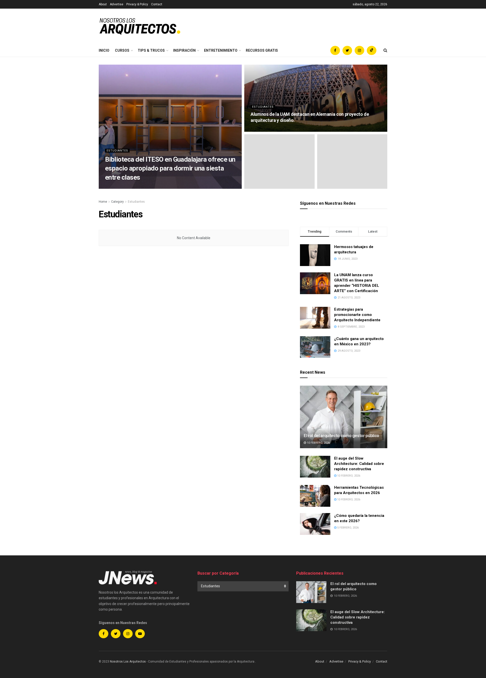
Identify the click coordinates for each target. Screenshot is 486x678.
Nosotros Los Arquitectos (128, 661)
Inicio (104, 50)
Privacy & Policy (137, 4)
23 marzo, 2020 (264, 130)
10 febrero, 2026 (318, 442)
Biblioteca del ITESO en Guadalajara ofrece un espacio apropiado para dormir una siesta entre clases (170, 168)
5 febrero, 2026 (347, 527)
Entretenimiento (220, 50)
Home (103, 201)
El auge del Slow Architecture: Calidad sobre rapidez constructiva (359, 463)
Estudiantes (117, 150)
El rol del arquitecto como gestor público (341, 435)
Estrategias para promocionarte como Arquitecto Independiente (357, 314)
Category (117, 201)
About (103, 4)
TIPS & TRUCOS (151, 50)
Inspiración (184, 50)
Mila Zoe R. (117, 187)
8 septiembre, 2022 (144, 187)
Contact (156, 4)
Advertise (116, 4)
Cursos (122, 50)
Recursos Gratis (262, 50)
